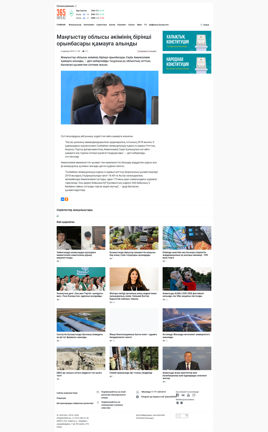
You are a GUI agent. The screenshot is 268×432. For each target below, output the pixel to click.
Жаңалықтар (75, 25)
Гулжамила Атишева (146, 51)
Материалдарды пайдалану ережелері (74, 403)
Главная (61, 25)
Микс (139, 25)
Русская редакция (65, 6)
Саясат (131, 25)
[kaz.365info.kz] (63, 14)
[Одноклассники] (66, 199)
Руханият (121, 25)
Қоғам (112, 25)
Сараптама (101, 25)
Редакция (61, 398)
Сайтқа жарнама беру (67, 393)
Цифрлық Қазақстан (159, 25)
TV (145, 25)
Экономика (89, 25)
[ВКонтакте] (62, 199)
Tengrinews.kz (117, 61)
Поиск (206, 25)
